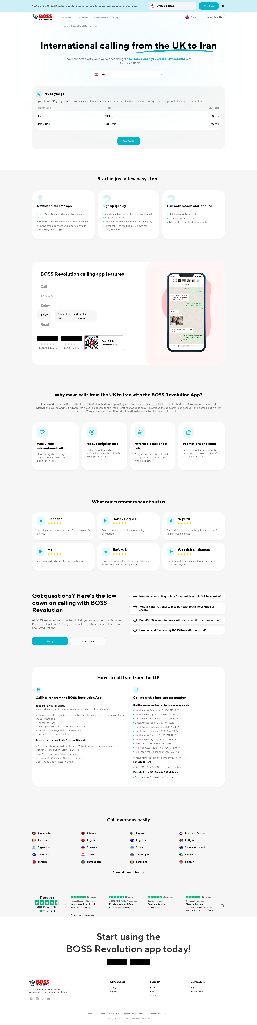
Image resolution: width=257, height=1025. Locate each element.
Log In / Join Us (213, 17)
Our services (117, 982)
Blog (115, 17)
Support (83, 17)
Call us (153, 996)
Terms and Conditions (96, 1014)
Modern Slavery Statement (134, 1014)
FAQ (50, 641)
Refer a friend (100, 17)
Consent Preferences (157, 1014)
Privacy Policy (114, 1014)
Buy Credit (129, 141)
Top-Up (113, 991)
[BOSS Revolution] (42, 17)
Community (197, 982)
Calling (113, 987)
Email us (154, 991)
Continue (209, 6)
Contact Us (88, 641)
